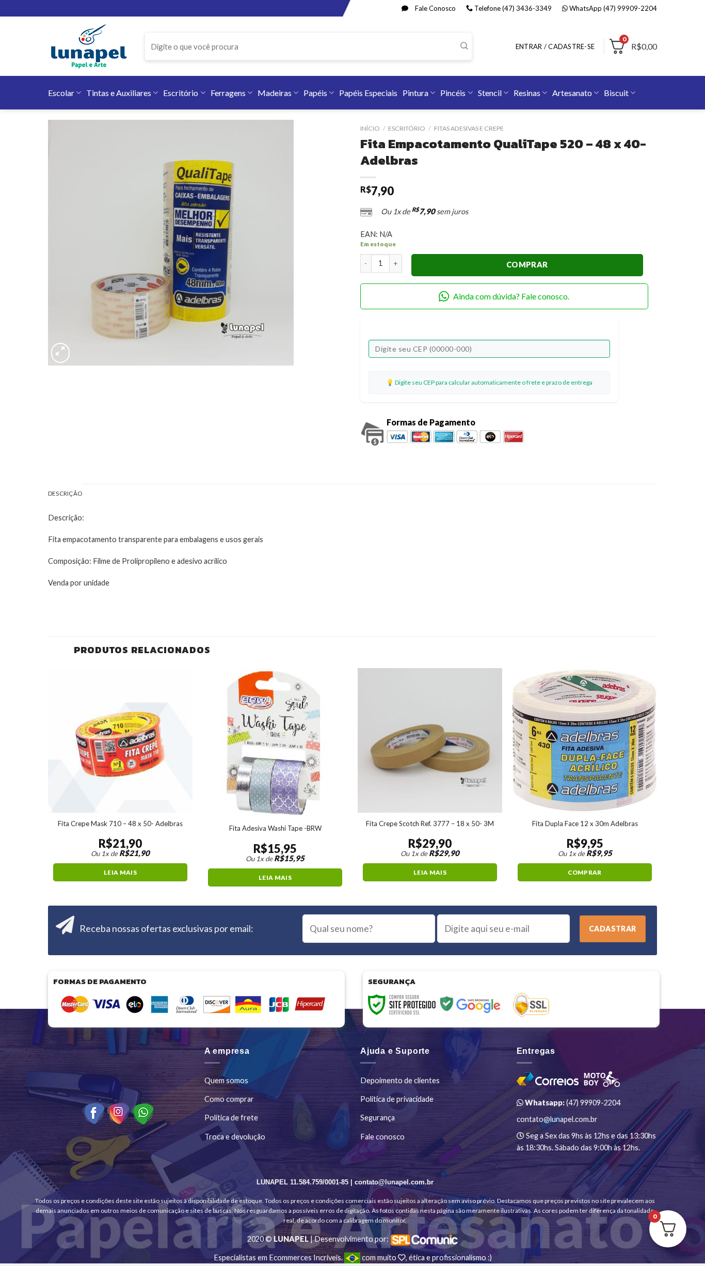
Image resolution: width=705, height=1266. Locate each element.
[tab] (65, 494)
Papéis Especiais (368, 93)
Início (370, 128)
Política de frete (231, 1117)
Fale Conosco (434, 8)
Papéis (315, 93)
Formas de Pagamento (431, 422)
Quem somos (226, 1080)
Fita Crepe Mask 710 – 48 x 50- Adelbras (120, 823)
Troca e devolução (234, 1136)
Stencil (490, 93)
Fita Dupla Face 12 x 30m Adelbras (585, 823)
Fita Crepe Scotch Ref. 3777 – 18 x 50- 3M (430, 823)
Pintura (415, 93)
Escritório (180, 93)
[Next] (656, 786)
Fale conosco (382, 1136)
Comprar (527, 264)
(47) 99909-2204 (571, 1102)
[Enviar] (464, 46)
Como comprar (229, 1099)
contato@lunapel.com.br (557, 1119)
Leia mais (120, 872)
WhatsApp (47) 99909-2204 (612, 8)
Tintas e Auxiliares (118, 93)
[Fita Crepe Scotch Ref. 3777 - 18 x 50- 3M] (430, 740)
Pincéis (453, 93)
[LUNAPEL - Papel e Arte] (88, 46)
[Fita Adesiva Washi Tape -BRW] (275, 743)
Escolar (61, 93)
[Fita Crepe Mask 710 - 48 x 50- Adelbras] (120, 740)
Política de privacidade (397, 1099)
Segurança (377, 1117)
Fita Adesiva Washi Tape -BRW (275, 828)
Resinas (527, 93)
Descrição (65, 493)
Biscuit (616, 93)
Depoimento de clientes (400, 1080)
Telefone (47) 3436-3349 (512, 8)
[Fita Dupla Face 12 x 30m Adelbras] (584, 740)
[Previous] (48, 786)
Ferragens (228, 93)
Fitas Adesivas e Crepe (469, 128)
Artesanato (572, 93)
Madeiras (275, 93)
